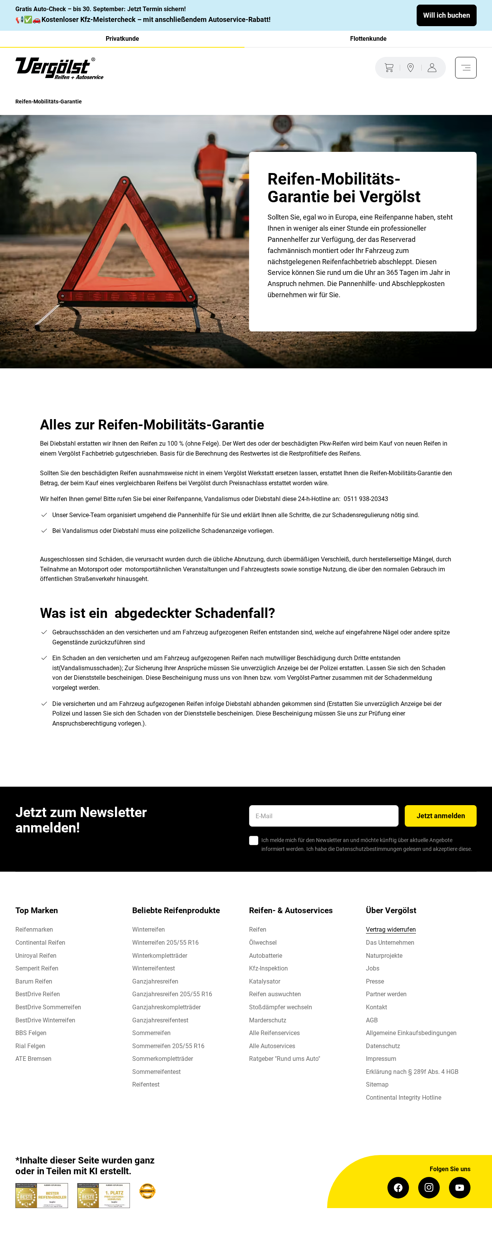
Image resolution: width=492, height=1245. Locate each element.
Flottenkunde (368, 38)
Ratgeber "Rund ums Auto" (284, 1058)
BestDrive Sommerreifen (48, 1007)
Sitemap (377, 1084)
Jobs (372, 968)
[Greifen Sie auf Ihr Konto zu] (433, 67)
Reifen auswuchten (275, 994)
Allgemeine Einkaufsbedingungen (411, 1033)
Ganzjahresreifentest (160, 1020)
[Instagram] (429, 1187)
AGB (372, 1020)
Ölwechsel (263, 942)
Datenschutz (383, 1046)
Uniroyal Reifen (36, 955)
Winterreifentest (153, 968)
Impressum (381, 1058)
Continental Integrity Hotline (403, 1097)
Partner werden (386, 994)
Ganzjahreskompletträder (166, 1007)
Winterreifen (148, 929)
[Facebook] (398, 1187)
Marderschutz (267, 1020)
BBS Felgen (31, 1033)
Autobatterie (265, 955)
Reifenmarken (34, 929)
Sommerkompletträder (162, 1058)
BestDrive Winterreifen (45, 1020)
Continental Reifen (40, 942)
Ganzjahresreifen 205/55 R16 (172, 994)
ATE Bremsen (33, 1058)
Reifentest (146, 1084)
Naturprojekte (384, 955)
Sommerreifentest (156, 1071)
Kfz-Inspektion (268, 968)
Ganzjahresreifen (155, 981)
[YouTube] (459, 1187)
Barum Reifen (33, 981)
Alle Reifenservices (274, 1033)
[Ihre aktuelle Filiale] (410, 67)
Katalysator (264, 981)
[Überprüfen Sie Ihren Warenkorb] (387, 67)
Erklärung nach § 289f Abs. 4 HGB (412, 1071)
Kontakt (376, 1007)
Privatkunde (122, 38)
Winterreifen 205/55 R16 (165, 942)
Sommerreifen (151, 1033)
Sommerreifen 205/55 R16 (168, 1046)
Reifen (257, 929)
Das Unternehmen (390, 942)
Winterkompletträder (159, 955)
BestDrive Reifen (37, 994)
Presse (375, 981)
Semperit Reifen (36, 968)
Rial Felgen (30, 1046)
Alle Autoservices (272, 1046)
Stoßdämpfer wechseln (280, 1007)
